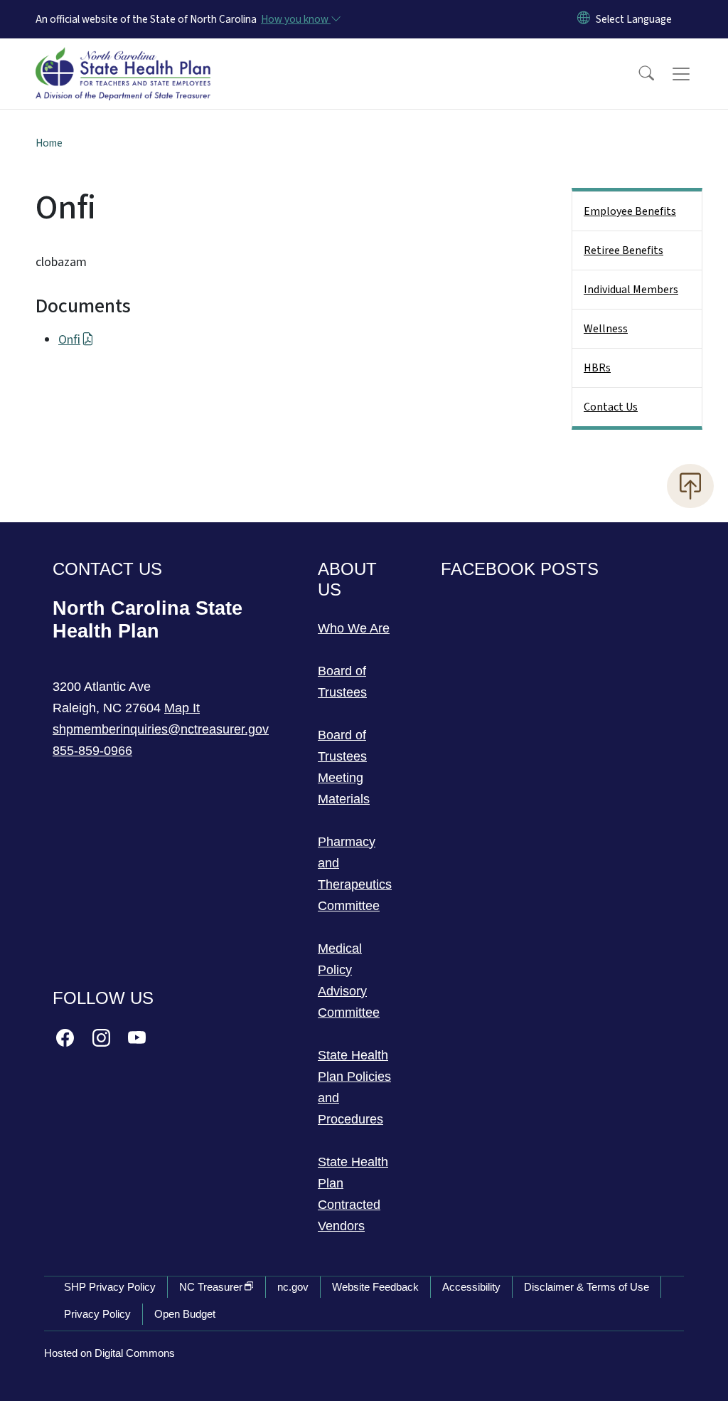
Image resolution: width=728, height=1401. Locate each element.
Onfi (69, 340)
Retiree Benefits (623, 250)
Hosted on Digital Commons (109, 1353)
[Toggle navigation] (694, 74)
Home (49, 143)
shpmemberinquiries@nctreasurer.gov (161, 729)
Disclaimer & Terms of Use (586, 1287)
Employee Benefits (630, 211)
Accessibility (471, 1287)
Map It (182, 708)
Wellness (606, 329)
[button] (637, 74)
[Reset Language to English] (583, 19)
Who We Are (354, 628)
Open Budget (184, 1314)
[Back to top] (690, 486)
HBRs (597, 368)
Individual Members (631, 289)
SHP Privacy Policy (110, 1287)
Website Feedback (375, 1287)
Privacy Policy (97, 1314)
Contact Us (611, 407)
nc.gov (293, 1287)
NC (210, 1287)
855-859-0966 (92, 751)
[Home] (123, 57)
